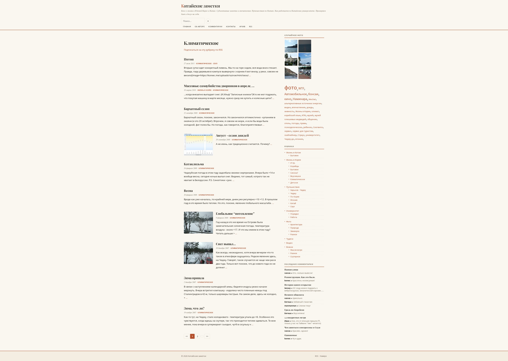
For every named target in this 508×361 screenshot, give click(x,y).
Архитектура (296, 224)
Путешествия (292, 187)
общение (312, 119)
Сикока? (294, 173)
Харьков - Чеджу (298, 190)
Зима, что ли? (194, 308)
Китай (293, 203)
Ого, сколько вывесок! (298, 273)
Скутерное (295, 256)
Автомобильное (295, 94)
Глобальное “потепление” (235, 213)
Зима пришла (194, 278)
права (303, 123)
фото (290, 87)
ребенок (307, 127)
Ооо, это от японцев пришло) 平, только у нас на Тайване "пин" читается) (302, 322)
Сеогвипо (318, 127)
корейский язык (292, 115)
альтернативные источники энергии (302, 103)
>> (207, 336)
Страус (301, 135)
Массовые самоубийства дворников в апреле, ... (219, 86)
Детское (294, 182)
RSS (316, 356)
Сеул (215, 64)
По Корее (294, 196)
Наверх (323, 356)
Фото (288, 221)
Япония (293, 200)
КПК (304, 115)
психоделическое (293, 127)
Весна (188, 191)
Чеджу (293, 193)
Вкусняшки (295, 176)
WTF (301, 88)
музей (310, 115)
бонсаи (313, 94)
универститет (312, 135)
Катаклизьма (194, 164)
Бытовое (294, 155)
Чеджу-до (289, 139)
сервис (287, 131)
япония (299, 139)
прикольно (293, 298)
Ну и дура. (293, 338)
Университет (292, 210)
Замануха (294, 231)
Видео (289, 243)
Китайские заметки (200, 5)
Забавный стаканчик (298, 302)
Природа (294, 228)
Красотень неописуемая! (299, 280)
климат (315, 111)
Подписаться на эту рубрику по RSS (203, 49)
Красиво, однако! (296, 331)
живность (289, 111)
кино (287, 99)
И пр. (292, 163)
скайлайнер (290, 135)
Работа (293, 217)
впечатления (298, 107)
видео (287, 107)
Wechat (312, 99)
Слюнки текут (297, 306)
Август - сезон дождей (232, 135)
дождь (310, 107)
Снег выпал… (226, 244)
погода (295, 123)
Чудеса (289, 238)
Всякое (289, 247)
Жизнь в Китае (293, 152)
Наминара (300, 99)
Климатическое (204, 64)
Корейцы (294, 166)
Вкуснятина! (294, 313)
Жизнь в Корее (204, 90)
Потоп (189, 59)
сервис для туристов (303, 131)
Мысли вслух (296, 250)
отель (287, 123)
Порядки (294, 214)
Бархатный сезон (197, 109)
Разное (293, 234)
